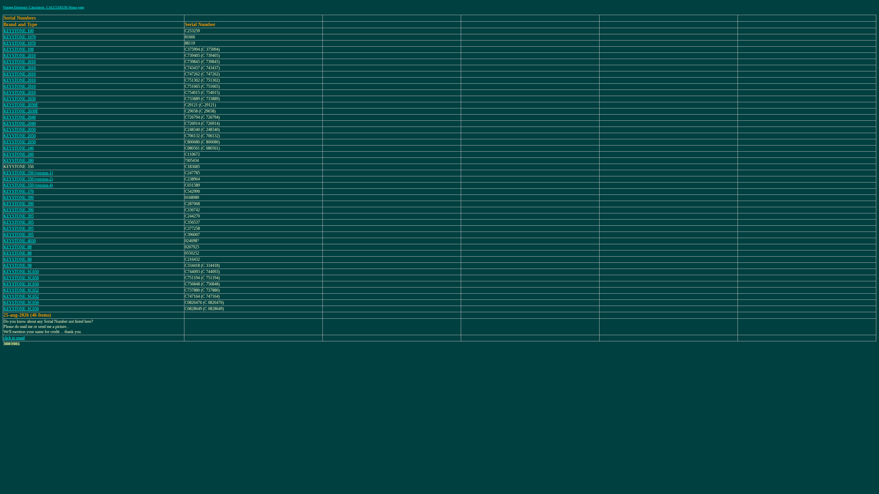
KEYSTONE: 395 (18, 216)
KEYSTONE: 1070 (19, 37)
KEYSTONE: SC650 (21, 271)
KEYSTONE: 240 (18, 148)
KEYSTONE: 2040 (19, 117)
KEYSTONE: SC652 (21, 290)
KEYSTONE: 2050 (19, 129)
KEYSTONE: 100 (18, 30)
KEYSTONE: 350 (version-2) (28, 179)
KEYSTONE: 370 (18, 191)
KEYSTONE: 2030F (20, 105)
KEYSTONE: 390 (18, 197)
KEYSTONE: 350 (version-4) (28, 185)
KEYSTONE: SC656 (21, 302)
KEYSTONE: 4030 (19, 240)
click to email (14, 338)
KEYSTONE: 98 (17, 265)
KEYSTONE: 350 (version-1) (28, 172)
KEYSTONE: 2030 (19, 98)
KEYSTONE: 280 (18, 160)
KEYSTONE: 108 (18, 49)
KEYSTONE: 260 (18, 154)
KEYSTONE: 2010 (19, 55)
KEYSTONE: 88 (17, 247)
